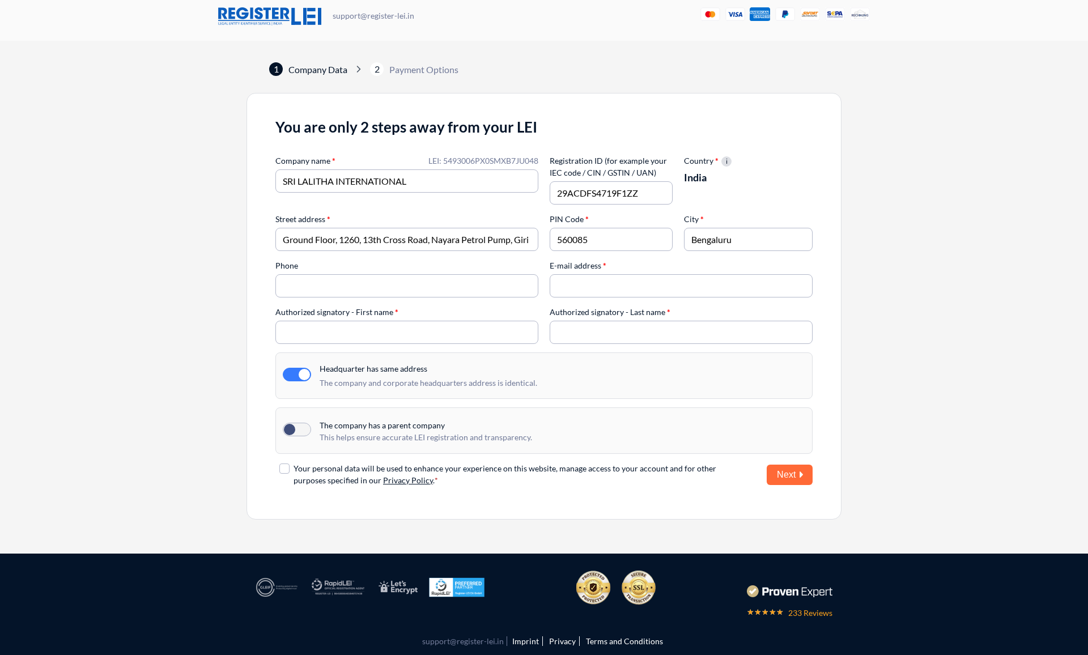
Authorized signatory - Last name (610, 312)
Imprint (525, 641)
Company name (305, 160)
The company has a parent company (382, 425)
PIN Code (569, 219)
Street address (302, 219)
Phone (286, 265)
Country (701, 160)
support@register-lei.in (373, 15)
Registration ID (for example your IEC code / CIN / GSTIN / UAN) (608, 166)
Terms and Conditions (624, 641)
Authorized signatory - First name (336, 312)
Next (786, 474)
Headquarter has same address (373, 368)
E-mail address (578, 265)
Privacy (562, 641)
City (694, 219)
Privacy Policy (408, 480)
